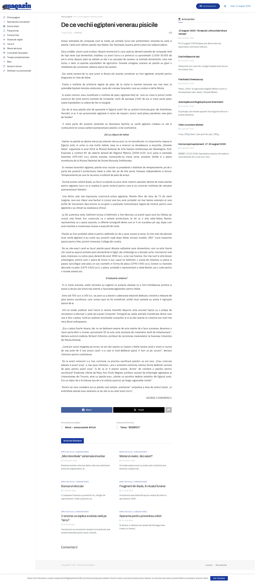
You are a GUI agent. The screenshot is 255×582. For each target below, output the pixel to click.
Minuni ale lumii (14, 48)
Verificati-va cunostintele (19, 70)
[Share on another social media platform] (168, 410)
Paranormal (13, 30)
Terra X (10, 44)
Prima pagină (66, 17)
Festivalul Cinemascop (190, 79)
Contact (209, 565)
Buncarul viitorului (72, 486)
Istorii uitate (13, 26)
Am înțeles (219, 578)
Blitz (9, 61)
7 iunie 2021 (66, 32)
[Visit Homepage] (19, 6)
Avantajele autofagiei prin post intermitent (200, 102)
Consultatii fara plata (17, 52)
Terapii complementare (18, 57)
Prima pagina (13, 17)
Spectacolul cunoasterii (18, 21)
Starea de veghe (15, 39)
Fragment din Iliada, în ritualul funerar (142, 486)
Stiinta (78, 32)
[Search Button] (225, 6)
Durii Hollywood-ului (189, 56)
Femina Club (13, 35)
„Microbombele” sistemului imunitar (83, 456)
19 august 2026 (187, 38)
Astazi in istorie (14, 66)
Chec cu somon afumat (190, 124)
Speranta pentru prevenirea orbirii (140, 516)
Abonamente (209, 6)
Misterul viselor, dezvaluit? (136, 456)
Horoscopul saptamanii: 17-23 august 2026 (202, 144)
